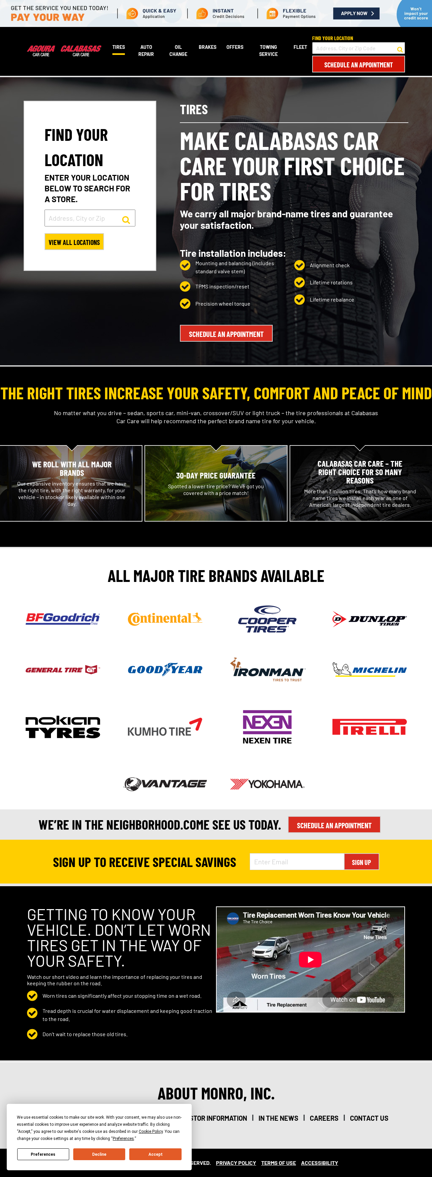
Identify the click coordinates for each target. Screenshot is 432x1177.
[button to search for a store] (400, 48)
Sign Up (361, 862)
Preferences (43, 1154)
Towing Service (268, 50)
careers (324, 1118)
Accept (155, 1154)
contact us (369, 1118)
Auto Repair (146, 50)
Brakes (207, 47)
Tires (118, 47)
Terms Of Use (278, 1162)
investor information (211, 1118)
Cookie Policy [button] (151, 1131)
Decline (99, 1154)
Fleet (300, 47)
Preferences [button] (123, 1138)
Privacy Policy (236, 1162)
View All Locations (74, 242)
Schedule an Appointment (358, 65)
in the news (278, 1118)
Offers (234, 47)
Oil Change (178, 50)
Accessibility (319, 1162)
